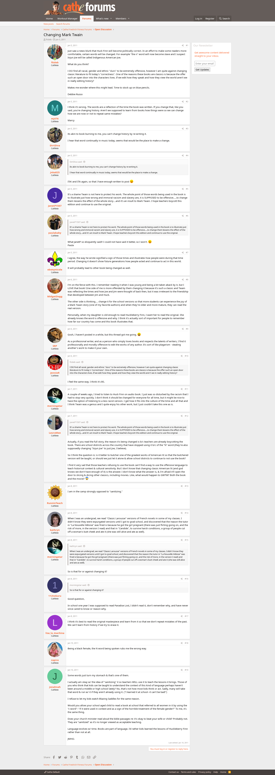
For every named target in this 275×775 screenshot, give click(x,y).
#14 (186, 513)
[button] (111, 18)
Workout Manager (67, 18)
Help (215, 772)
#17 (186, 616)
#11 (186, 389)
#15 (186, 540)
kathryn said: (76, 546)
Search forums (63, 23)
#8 (187, 279)
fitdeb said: (75, 362)
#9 (187, 329)
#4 (187, 155)
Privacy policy (204, 772)
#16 (186, 578)
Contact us (174, 772)
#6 (187, 215)
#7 (187, 252)
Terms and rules (188, 772)
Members (121, 18)
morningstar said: (78, 585)
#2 (187, 101)
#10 (186, 356)
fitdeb (49, 39)
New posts (49, 23)
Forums (86, 18)
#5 (187, 189)
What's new (102, 18)
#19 (186, 670)
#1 (187, 45)
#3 (187, 128)
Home (49, 18)
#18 (186, 643)
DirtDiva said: (76, 161)
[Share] (183, 45)
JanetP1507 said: (77, 222)
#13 (186, 486)
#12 (186, 416)
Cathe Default (53, 772)
